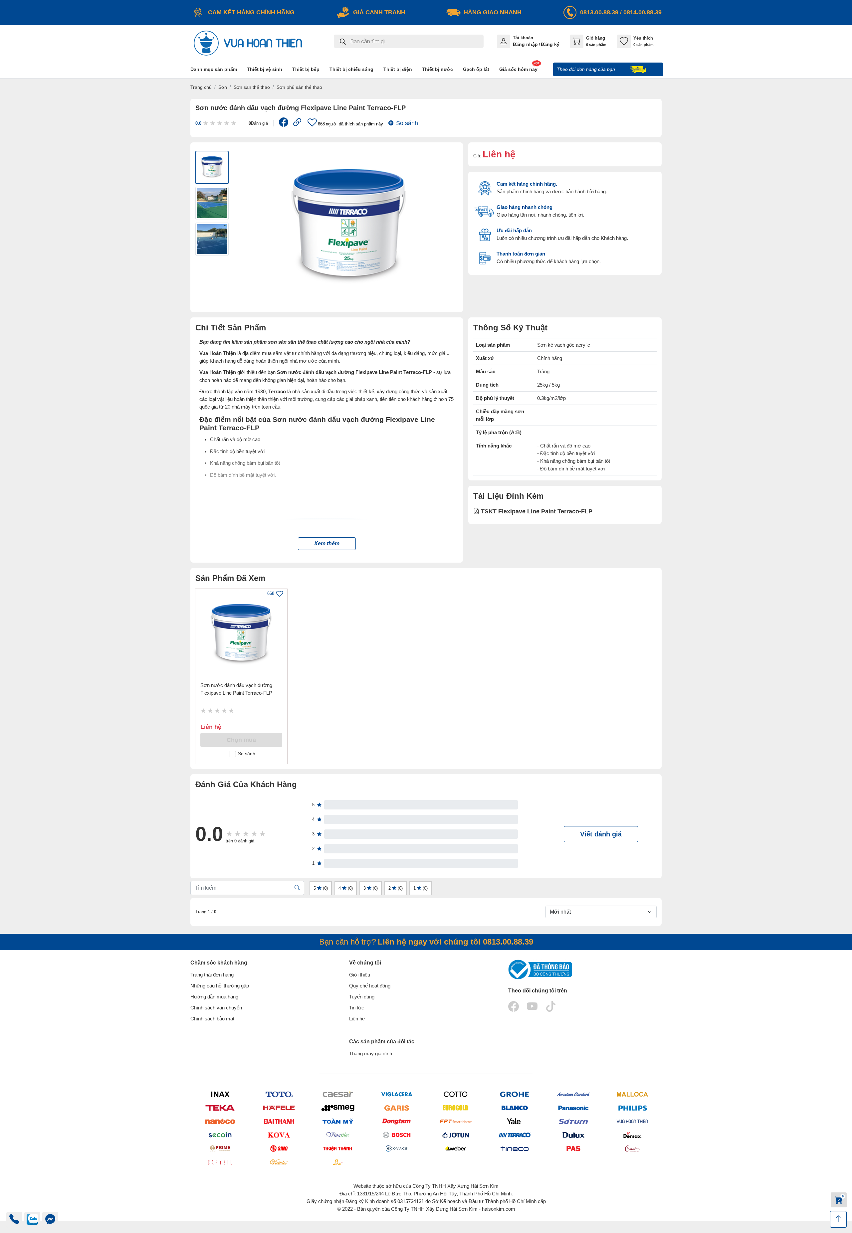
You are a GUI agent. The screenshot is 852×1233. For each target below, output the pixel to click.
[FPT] (455, 1121)
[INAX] (219, 1094)
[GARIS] (396, 1107)
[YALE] (514, 1121)
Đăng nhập (525, 44)
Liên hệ (357, 1018)
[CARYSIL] (219, 1161)
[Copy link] (297, 123)
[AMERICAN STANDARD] (573, 1094)
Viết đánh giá (601, 834)
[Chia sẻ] (283, 123)
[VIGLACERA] (396, 1094)
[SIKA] (337, 1161)
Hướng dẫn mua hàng (214, 996)
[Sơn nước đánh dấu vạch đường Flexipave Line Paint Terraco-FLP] (241, 635)
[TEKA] (219, 1107)
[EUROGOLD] (455, 1107)
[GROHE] (514, 1094)
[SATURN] (573, 1121)
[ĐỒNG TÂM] (396, 1121)
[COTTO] (455, 1094)
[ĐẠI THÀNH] (278, 1121)
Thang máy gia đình (370, 1053)
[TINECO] (514, 1148)
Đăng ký (550, 44)
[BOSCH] (396, 1135)
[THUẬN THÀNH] (337, 1148)
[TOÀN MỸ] (337, 1121)
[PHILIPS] (632, 1107)
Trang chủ (201, 87)
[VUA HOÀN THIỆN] (632, 1121)
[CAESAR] (337, 1094)
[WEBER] (455, 1148)
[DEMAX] (632, 1135)
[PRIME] (219, 1148)
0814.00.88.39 (642, 12)
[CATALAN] (632, 1148)
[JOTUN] (455, 1135)
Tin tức (356, 1007)
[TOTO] (278, 1094)
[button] (327, 543)
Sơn (222, 87)
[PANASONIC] (573, 1107)
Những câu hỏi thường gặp (219, 985)
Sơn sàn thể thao (252, 87)
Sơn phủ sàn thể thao (299, 87)
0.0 (198, 123)
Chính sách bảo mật (212, 1018)
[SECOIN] (219, 1135)
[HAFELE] (278, 1107)
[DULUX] (573, 1135)
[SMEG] (337, 1107)
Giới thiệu (359, 974)
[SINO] (278, 1148)
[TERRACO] (514, 1135)
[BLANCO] (514, 1107)
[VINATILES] (337, 1135)
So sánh (407, 123)
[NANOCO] (219, 1121)
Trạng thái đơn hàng (212, 974)
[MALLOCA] (632, 1094)
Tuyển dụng (361, 996)
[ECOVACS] (396, 1148)
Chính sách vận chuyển (216, 1007)
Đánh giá (258, 123)
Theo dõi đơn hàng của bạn (586, 69)
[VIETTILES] (278, 1161)
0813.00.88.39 (599, 12)
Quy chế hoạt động (369, 985)
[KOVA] (278, 1135)
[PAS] (573, 1148)
